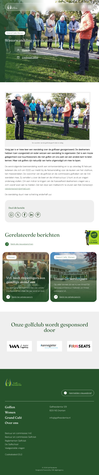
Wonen (20, 33)
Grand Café (12, 33)
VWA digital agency (57, 470)
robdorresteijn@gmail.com (17, 188)
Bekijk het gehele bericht (22, 297)
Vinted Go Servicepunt (70, 279)
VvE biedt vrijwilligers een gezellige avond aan (25, 280)
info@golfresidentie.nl (60, 417)
